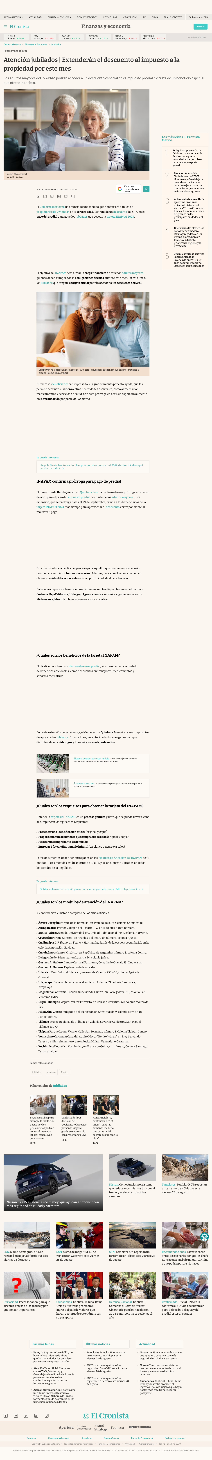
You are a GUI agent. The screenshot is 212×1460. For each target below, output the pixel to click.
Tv (144, 17)
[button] (204, 1236)
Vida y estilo (130, 17)
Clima (155, 17)
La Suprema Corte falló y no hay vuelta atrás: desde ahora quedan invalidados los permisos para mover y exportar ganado (188, 158)
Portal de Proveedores (142, 1438)
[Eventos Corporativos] (84, 1428)
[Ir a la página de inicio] (19, 26)
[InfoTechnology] (140, 1427)
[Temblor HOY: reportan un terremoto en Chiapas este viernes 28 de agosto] (185, 1167)
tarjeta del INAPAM (63, 817)
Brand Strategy (173, 17)
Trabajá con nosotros (175, 1438)
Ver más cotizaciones (197, 37)
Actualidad (35, 17)
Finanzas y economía (59, 17)
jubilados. (63, 737)
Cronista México (12, 44)
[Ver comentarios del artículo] (72, 196)
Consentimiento (147, 1444)
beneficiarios (60, 384)
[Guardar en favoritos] (146, 189)
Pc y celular (110, 17)
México (64, 1072)
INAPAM (60, 273)
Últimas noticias (13, 17)
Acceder (200, 26)
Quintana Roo (88, 492)
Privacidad (129, 1444)
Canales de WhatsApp (58, 1438)
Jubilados (56, 44)
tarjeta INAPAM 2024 (120, 216)
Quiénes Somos (111, 1438)
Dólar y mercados (87, 17)
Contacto (31, 1438)
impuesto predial (79, 497)
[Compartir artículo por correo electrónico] (66, 196)
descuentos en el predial (84, 666)
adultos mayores (132, 273)
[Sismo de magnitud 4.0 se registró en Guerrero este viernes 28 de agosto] (79, 1235)
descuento (120, 212)
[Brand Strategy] (101, 1428)
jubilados (82, 216)
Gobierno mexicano (52, 207)
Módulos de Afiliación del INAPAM (120, 858)
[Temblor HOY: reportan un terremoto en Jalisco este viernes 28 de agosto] (132, 1235)
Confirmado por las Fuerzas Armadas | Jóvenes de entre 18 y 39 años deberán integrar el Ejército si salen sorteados (189, 259)
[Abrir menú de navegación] (5, 26)
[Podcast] (117, 1428)
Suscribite (86, 1438)
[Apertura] (66, 1428)
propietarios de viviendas (52, 212)
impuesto (51, 1072)
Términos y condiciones (109, 1444)
